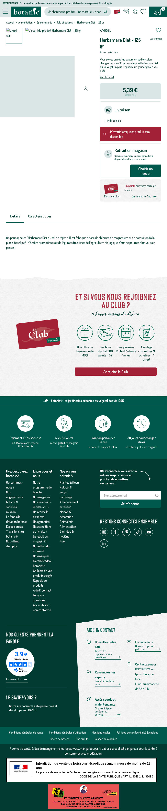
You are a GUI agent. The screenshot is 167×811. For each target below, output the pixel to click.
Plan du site (82, 738)
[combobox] (74, 11)
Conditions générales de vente (26, 732)
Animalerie (66, 522)
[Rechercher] (105, 11)
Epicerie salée (44, 22)
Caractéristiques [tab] (39, 216)
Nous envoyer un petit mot (144, 647)
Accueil (10, 22)
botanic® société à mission (12, 507)
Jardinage (66, 497)
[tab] (15, 216)
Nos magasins (41, 497)
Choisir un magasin (145, 170)
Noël (62, 541)
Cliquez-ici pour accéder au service (104, 711)
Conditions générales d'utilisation (67, 732)
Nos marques (41, 556)
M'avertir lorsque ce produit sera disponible (130, 134)
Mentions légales (101, 732)
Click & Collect (64, 438)
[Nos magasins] (126, 12)
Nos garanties (41, 522)
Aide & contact (42, 590)
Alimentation (25, 22)
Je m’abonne (130, 503)
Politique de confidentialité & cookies (137, 732)
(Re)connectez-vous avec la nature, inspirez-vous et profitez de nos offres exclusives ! (118, 477)
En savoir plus (112, 196)
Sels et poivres (64, 22)
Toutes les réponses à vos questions (103, 654)
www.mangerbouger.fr (86, 748)
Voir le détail (107, 76)
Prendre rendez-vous (104, 683)
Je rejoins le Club (141, 196)
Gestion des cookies (105, 738)
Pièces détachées (59, 738)
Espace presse (14, 526)
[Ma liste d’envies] (143, 12)
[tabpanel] (83, 243)
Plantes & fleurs (69, 482)
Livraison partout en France (103, 440)
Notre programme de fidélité (42, 487)
